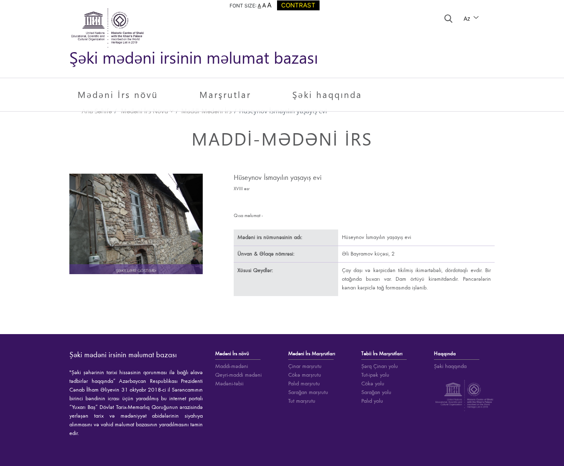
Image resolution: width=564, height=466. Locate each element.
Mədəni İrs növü (118, 94)
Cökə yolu (372, 384)
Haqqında (445, 353)
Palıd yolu (372, 401)
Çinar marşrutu (305, 366)
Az (468, 18)
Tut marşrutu (301, 401)
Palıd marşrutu (304, 384)
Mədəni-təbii (229, 384)
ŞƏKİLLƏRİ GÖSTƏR (136, 228)
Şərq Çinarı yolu (379, 366)
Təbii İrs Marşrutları (382, 353)
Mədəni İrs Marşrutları (311, 353)
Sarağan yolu (376, 392)
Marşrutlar (225, 94)
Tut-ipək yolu (375, 375)
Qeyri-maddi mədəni (238, 375)
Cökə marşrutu (304, 375)
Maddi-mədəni (231, 366)
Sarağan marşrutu (308, 392)
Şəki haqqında (327, 94)
